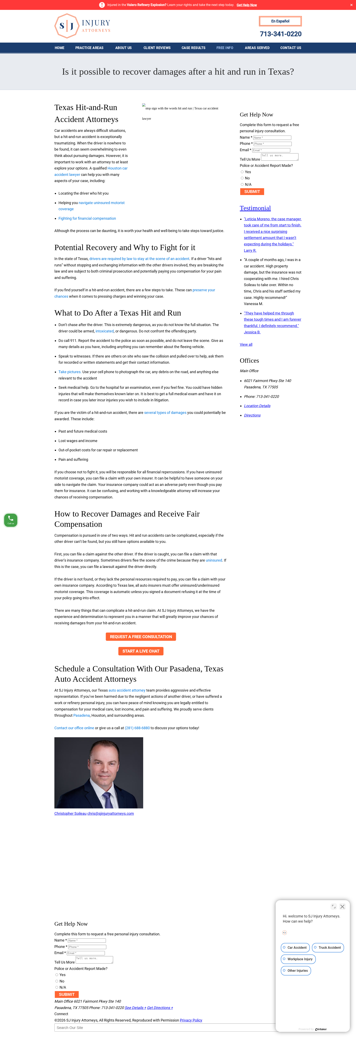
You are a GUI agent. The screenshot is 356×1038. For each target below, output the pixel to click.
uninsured (214, 560)
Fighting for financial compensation (87, 218)
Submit (252, 191)
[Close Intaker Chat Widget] (342, 906)
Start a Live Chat (141, 651)
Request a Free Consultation (141, 636)
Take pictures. (70, 372)
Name (246, 137)
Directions (252, 415)
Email (245, 150)
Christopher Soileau (70, 813)
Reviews (157, 48)
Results (194, 48)
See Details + (135, 1007)
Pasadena (81, 715)
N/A (248, 184)
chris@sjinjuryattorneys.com (110, 813)
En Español (280, 21)
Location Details (257, 406)
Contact (290, 48)
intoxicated (105, 331)
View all (246, 344)
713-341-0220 (281, 34)
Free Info (225, 48)
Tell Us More (250, 159)
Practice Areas (89, 48)
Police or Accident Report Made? (266, 165)
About (123, 48)
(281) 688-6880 (137, 728)
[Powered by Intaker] (321, 1029)
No (247, 178)
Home (59, 48)
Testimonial (255, 208)
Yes (247, 172)
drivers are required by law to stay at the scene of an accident (139, 259)
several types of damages (165, 412)
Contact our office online (74, 728)
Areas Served (257, 48)
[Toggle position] (333, 906)
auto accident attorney (127, 690)
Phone (246, 143)
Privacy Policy (191, 1020)
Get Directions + (160, 1007)
